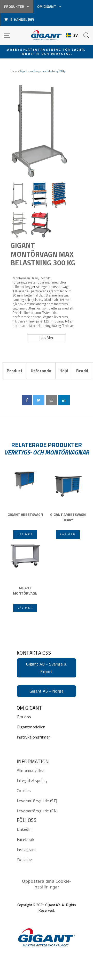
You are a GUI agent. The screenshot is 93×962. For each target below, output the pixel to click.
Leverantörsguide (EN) (37, 811)
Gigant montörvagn (25, 590)
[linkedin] (64, 400)
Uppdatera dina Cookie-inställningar (46, 884)
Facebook (25, 839)
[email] (51, 400)
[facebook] (27, 400)
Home (14, 71)
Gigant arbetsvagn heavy (68, 517)
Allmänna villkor (31, 770)
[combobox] (72, 35)
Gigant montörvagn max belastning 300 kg (43, 254)
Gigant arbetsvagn (25, 514)
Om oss (24, 717)
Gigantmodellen (31, 727)
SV (75, 35)
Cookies (24, 790)
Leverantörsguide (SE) (37, 801)
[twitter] (38, 400)
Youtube (24, 859)
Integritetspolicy (32, 780)
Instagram (26, 849)
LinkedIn (24, 829)
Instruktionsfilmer (33, 737)
